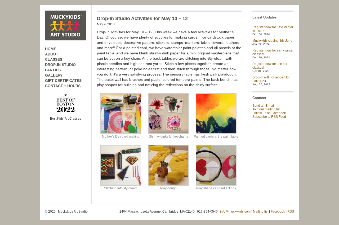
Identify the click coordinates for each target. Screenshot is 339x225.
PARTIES (53, 70)
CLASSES (53, 59)
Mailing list (260, 211)
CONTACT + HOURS (63, 86)
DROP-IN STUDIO (60, 65)
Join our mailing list (266, 109)
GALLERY (54, 75)
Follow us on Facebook (269, 113)
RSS (290, 211)
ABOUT (51, 54)
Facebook (278, 211)
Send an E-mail (263, 105)
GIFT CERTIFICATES (63, 80)
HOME (50, 49)
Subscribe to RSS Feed (269, 117)
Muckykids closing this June (272, 41)
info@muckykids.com (235, 211)
